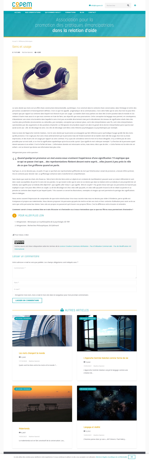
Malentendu (24, 428)
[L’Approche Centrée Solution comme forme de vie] (107, 316)
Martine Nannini (27, 52)
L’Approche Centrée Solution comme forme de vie (106, 358)
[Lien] (22, 5)
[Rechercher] (128, 5)
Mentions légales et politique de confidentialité (111, 457)
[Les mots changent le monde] (42, 316)
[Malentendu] (42, 387)
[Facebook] (135, 5)
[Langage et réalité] (107, 387)
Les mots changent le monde (32, 353)
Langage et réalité (92, 427)
